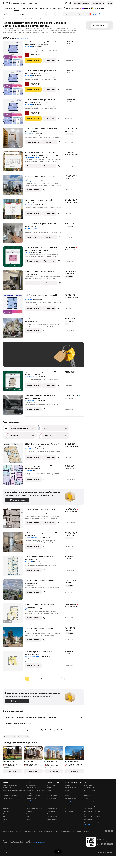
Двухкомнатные (52, 808)
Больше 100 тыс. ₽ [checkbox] (25, 362)
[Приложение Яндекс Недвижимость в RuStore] (111, 844)
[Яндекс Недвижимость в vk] (106, 831)
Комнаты (29, 811)
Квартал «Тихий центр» (31, 514)
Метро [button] (94, 14)
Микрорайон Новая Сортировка (35, 790)
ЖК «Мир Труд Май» (31, 228)
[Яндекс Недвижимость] (14, 3)
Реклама (18, 831)
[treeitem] (8, 8)
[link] (110, 3)
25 (60, 679)
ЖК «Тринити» (29, 133)
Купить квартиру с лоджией (91, 811)
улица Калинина (29, 226)
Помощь (78, 831)
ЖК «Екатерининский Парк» (33, 537)
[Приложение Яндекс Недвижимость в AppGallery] (108, 844)
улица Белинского (30, 321)
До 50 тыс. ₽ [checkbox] (23, 357)
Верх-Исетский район (32, 787)
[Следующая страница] (64, 679)
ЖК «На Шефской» (30, 376)
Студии (49, 814)
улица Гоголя (28, 203)
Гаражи (28, 819)
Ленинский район (31, 785)
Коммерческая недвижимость (35, 808)
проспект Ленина (30, 631)
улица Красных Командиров (33, 374)
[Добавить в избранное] (59, 60)
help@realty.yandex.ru (39, 842)
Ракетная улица (7, 798)
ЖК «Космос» (29, 46)
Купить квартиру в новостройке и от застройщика (98, 814)
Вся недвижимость (8, 831)
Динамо (85, 798)
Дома (28, 816)
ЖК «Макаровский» (30, 400)
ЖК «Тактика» (29, 561)
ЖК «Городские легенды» (32, 157)
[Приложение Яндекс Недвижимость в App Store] (102, 844)
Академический (31, 798)
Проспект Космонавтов (10, 795)
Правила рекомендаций (67, 831)
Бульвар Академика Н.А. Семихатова (14, 790)
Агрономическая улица (10, 785)
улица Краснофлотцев (31, 654)
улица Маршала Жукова (32, 447)
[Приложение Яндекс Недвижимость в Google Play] (105, 844)
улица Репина (29, 607)
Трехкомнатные (51, 811)
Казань (67, 795)
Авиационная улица (8, 787)
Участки (28, 814)
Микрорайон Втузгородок (34, 795)
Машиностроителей (89, 787)
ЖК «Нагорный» (29, 181)
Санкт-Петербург (70, 787)
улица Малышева (30, 274)
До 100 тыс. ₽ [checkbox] (11, 362)
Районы (5, 816)
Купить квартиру (88, 808)
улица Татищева (29, 179)
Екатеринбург (29, 44)
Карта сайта (86, 831)
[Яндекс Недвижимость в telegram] (112, 831)
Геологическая (87, 785)
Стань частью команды (30, 831)
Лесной (49, 793)
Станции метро (7, 811)
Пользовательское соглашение (48, 831)
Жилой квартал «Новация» (32, 656)
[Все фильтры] (5, 14)
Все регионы (6, 808)
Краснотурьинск (52, 795)
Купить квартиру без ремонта (92, 816)
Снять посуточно (70, 811)
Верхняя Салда (51, 798)
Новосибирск (69, 790)
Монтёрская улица (8, 793)
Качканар (49, 790)
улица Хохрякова (30, 131)
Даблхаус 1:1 (28, 609)
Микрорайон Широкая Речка (34, 793)
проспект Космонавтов (31, 468)
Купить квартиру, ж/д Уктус (91, 822)
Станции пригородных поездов (12, 814)
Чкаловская (86, 795)
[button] (69, 3)
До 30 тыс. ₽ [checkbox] (11, 357)
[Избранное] (65, 3)
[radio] (31, 679)
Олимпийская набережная (32, 398)
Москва (67, 785)
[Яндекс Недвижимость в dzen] (109, 831)
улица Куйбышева (30, 583)
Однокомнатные (52, 819)
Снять (67, 808)
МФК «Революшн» (30, 448)
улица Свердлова (30, 535)
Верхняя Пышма (51, 785)
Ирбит (49, 787)
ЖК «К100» (28, 252)
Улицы (5, 819)
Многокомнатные (52, 816)
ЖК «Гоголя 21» (29, 204)
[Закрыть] (112, 14)
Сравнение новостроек (10, 822)
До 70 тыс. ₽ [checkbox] (35, 357)
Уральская (86, 793)
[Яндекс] (110, 852)
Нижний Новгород (70, 798)
